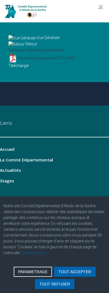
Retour (31, 44)
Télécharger (18, 65)
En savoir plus (33, 253)
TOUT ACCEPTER (74, 272)
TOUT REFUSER (54, 284)
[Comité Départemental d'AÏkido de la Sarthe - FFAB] (27, 11)
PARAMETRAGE (33, 272)
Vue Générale (48, 37)
